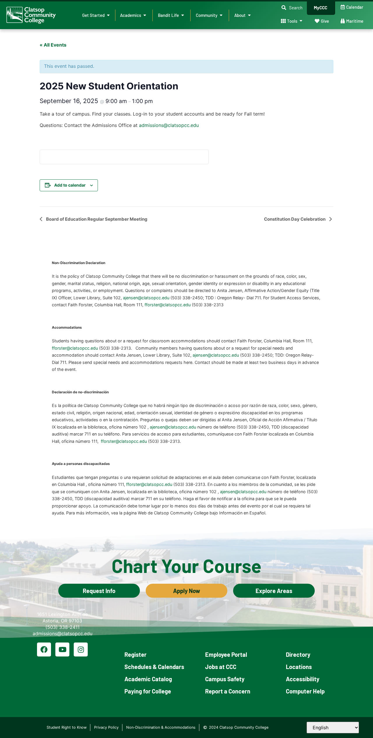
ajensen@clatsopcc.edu (146, 297)
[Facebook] (44, 649)
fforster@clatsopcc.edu (168, 304)
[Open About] (249, 15)
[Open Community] (221, 15)
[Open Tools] (301, 21)
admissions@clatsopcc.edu (169, 125)
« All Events (53, 45)
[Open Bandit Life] (182, 15)
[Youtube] (62, 649)
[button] (292, 7)
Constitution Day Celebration (295, 219)
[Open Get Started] (108, 15)
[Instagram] (81, 649)
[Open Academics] (144, 15)
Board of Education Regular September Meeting (96, 219)
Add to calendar (70, 185)
